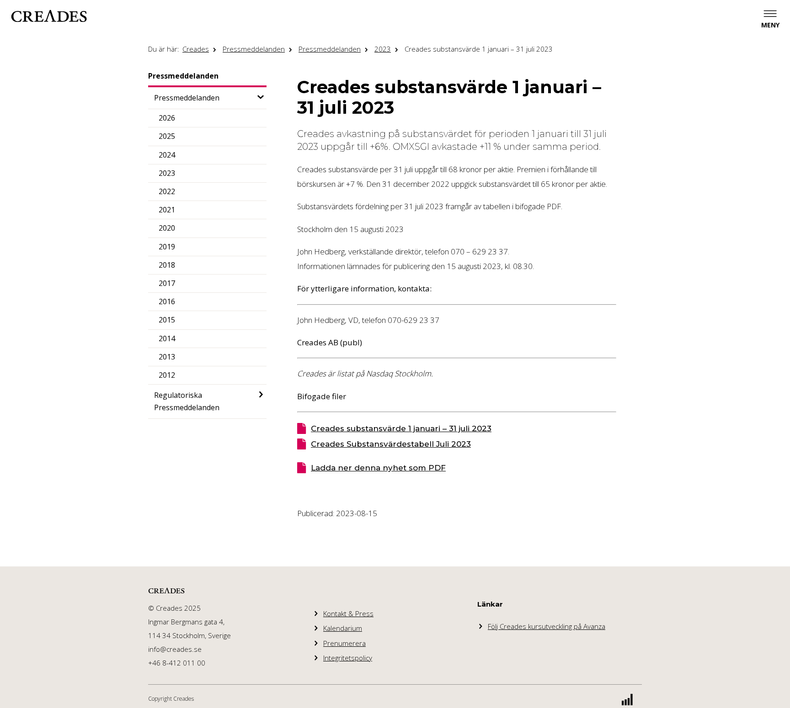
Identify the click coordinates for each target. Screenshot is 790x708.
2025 (167, 136)
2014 (167, 338)
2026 (167, 118)
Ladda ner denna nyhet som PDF (378, 467)
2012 (167, 375)
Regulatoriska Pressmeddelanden (186, 401)
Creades (195, 48)
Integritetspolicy (347, 657)
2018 (167, 265)
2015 (167, 320)
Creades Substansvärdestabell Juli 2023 (391, 444)
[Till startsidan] (49, 16)
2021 (167, 210)
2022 (167, 191)
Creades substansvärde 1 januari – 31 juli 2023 (479, 48)
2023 (382, 48)
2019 (167, 247)
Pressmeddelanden (254, 48)
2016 (167, 301)
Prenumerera (344, 643)
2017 (167, 283)
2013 (167, 357)
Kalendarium (342, 628)
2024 (167, 155)
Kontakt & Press (348, 613)
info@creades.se (175, 649)
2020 (167, 228)
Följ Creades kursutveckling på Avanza (546, 626)
